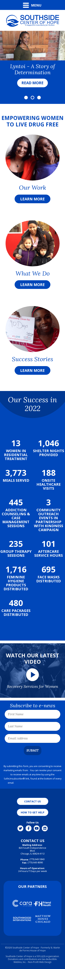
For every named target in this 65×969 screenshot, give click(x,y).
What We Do (33, 273)
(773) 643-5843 (37, 859)
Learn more (32, 198)
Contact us (32, 801)
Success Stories (32, 359)
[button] (26, 97)
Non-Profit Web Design (39, 962)
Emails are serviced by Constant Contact (36, 782)
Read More (32, 82)
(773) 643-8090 (32, 862)
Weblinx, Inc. (20, 962)
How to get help (32, 812)
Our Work (32, 187)
